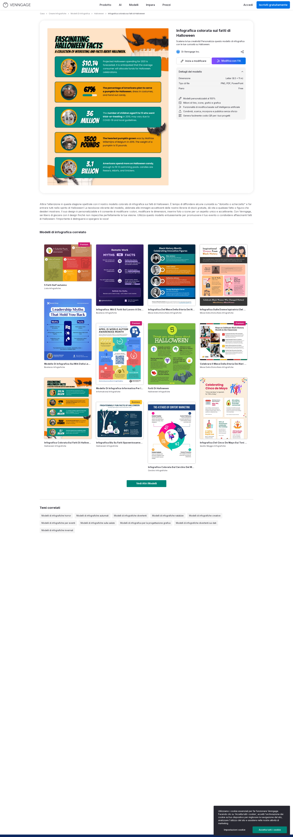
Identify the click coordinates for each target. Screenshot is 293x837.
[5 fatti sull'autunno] (68, 263)
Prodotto (105, 4)
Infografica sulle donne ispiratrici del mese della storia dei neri (223, 309)
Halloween (99, 13)
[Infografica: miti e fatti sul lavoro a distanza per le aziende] (119, 275)
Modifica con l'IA (231, 60)
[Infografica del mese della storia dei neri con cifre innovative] (171, 275)
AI (120, 4)
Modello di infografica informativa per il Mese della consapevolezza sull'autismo (119, 388)
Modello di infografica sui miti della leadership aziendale (68, 363)
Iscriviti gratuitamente (273, 4)
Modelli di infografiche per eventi (58, 523)
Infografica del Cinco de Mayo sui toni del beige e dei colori (223, 442)
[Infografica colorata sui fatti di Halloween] (68, 408)
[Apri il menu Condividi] (242, 51)
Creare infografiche (57, 13)
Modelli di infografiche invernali (57, 530)
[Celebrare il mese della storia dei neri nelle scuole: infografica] (223, 341)
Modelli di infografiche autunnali (92, 515)
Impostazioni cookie (234, 829)
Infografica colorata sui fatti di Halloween (68, 442)
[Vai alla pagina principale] (17, 4)
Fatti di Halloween (158, 388)
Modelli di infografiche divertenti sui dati (196, 523)
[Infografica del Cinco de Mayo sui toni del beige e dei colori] (223, 408)
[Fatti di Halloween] (171, 354)
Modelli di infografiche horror (56, 515)
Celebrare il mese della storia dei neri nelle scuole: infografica (223, 363)
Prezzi (167, 4)
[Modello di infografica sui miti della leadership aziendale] (68, 329)
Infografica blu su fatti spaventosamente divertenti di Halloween (119, 442)
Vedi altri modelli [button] (146, 483)
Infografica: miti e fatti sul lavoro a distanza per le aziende (119, 309)
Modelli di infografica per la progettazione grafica (145, 523)
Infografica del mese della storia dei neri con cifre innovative (171, 309)
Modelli (133, 4)
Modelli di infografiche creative (205, 515)
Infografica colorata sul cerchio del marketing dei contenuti (171, 467)
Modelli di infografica (80, 13)
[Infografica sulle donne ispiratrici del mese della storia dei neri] (223, 275)
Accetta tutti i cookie (270, 829)
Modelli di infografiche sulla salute (98, 523)
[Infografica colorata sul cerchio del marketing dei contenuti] (171, 432)
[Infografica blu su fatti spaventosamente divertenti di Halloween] (119, 420)
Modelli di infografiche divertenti (130, 515)
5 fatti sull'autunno (55, 285)
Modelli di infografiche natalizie (168, 515)
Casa (42, 13)
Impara (150, 4)
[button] (193, 61)
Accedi (248, 4)
